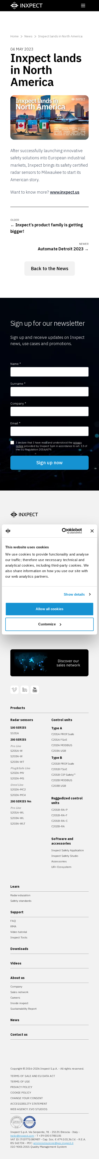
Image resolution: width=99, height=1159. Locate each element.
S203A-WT (17, 761)
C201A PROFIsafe (62, 734)
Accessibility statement (28, 1103)
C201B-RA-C (59, 820)
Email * (15, 423)
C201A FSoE (59, 739)
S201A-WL (17, 812)
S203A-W (16, 756)
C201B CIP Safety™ (63, 774)
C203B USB (58, 785)
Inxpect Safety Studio (64, 855)
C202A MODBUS (61, 745)
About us (17, 978)
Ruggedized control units (67, 800)
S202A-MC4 (18, 795)
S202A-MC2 (18, 789)
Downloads (19, 949)
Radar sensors (21, 720)
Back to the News (49, 268)
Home (14, 36)
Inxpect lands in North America (60, 36)
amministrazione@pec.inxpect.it (53, 1143)
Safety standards (21, 900)
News (28, 36)
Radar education (20, 895)
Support (16, 912)
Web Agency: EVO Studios (28, 1109)
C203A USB (58, 750)
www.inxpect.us (64, 192)
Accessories (59, 861)
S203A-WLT (17, 823)
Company (16, 986)
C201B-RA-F (59, 815)
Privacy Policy (21, 1087)
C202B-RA (58, 826)
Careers (15, 997)
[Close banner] (92, 530)
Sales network (19, 992)
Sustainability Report (23, 1008)
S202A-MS (17, 778)
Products (17, 708)
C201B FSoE (59, 769)
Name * (15, 364)
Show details (74, 594)
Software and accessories (62, 841)
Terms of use (20, 1081)
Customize (47, 624)
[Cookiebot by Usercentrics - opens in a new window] (62, 531)
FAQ (13, 920)
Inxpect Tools (18, 937)
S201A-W (16, 750)
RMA (13, 926)
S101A (14, 733)
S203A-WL (17, 818)
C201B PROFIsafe (62, 763)
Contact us (19, 1034)
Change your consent (26, 1098)
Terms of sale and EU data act (32, 1076)
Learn (14, 886)
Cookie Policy (20, 1092)
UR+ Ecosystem (61, 867)
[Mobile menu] (83, 5)
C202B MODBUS (61, 780)
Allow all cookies (49, 609)
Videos (15, 963)
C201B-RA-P (59, 809)
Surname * (18, 383)
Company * (18, 403)
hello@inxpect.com (22, 1135)
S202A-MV (17, 773)
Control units (61, 720)
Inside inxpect (19, 1003)
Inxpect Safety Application (67, 850)
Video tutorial (18, 932)
